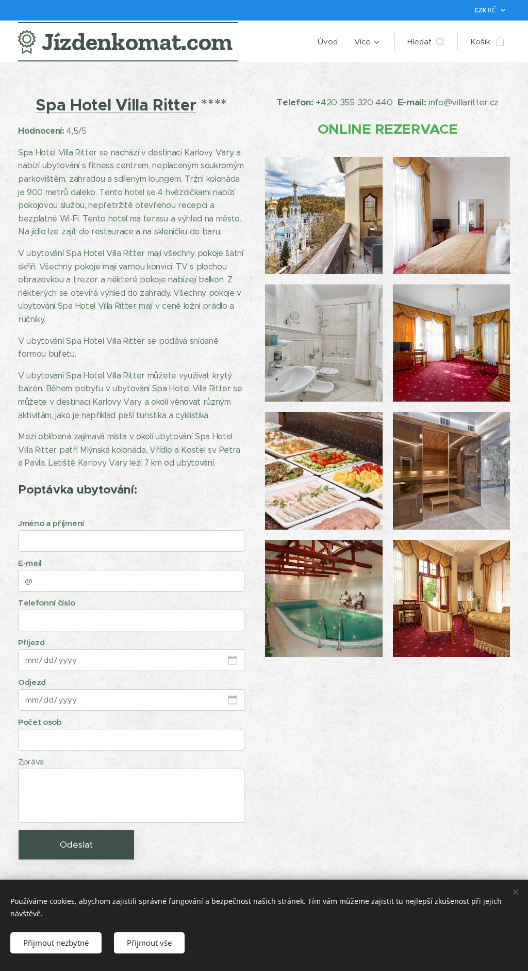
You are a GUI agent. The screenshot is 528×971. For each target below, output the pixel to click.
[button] (425, 42)
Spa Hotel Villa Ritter (116, 105)
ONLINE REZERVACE (388, 129)
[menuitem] (330, 42)
